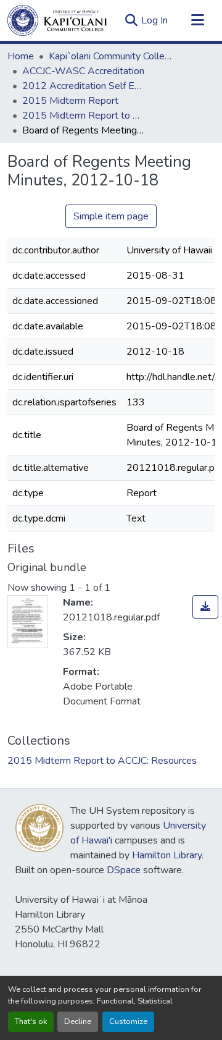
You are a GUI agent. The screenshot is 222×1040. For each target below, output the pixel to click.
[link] (205, 607)
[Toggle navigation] (197, 20)
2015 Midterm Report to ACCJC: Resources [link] (84, 115)
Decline (77, 1021)
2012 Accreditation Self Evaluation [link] (84, 86)
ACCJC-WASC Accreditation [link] (83, 71)
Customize (128, 1021)
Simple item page (111, 216)
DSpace (124, 870)
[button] (57, 20)
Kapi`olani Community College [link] (110, 56)
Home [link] (20, 56)
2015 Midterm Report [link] (70, 101)
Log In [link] (154, 20)
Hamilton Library (167, 855)
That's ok (31, 1021)
